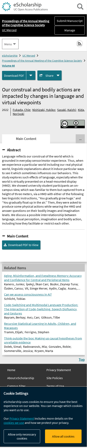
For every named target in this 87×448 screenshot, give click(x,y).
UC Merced (9, 30)
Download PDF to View (23, 245)
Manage (65, 30)
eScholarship (10, 55)
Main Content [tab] (26, 139)
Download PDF (14, 75)
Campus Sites (16, 386)
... (80, 139)
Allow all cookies (63, 436)
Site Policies (54, 378)
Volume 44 (8, 65)
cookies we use (14, 423)
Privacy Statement (58, 370)
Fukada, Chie (21, 110)
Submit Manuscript (70, 21)
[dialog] (43, 417)
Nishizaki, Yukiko (43, 110)
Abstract (14, 149)
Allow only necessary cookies (22, 436)
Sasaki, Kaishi (66, 110)
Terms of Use (55, 386)
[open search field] (80, 6)
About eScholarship (20, 378)
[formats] (30, 75)
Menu (8, 44)
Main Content (17, 236)
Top (82, 359)
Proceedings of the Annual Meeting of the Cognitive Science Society (42, 60)
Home (11, 370)
